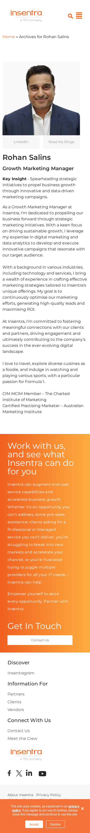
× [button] (82, 807)
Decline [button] (55, 824)
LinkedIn (21, 142)
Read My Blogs (61, 142)
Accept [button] (34, 824)
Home (8, 36)
